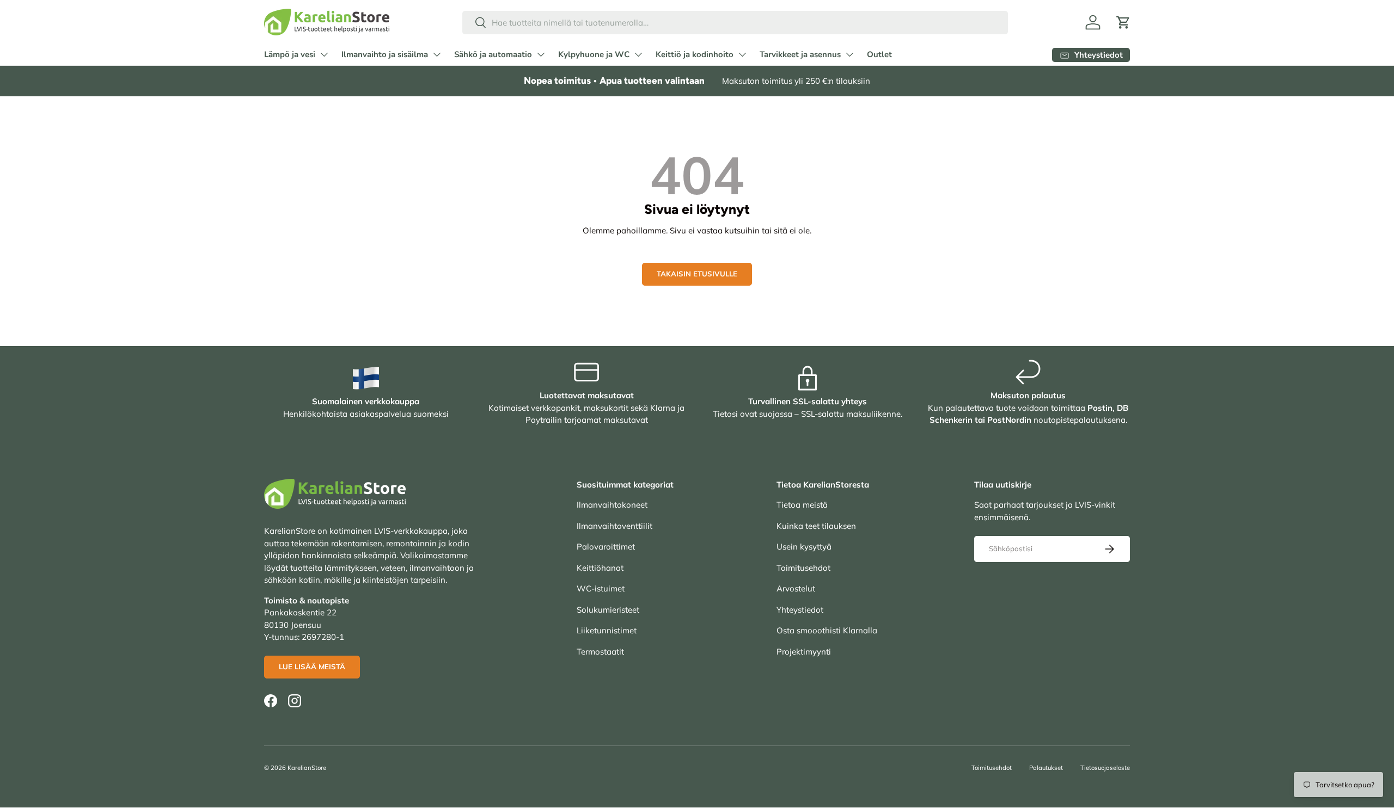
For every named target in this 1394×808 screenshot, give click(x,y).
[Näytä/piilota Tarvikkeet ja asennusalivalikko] (849, 54)
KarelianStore (307, 768)
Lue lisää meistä (312, 666)
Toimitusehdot (803, 568)
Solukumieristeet (608, 610)
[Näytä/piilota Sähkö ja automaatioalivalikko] (540, 54)
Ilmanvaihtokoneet (612, 504)
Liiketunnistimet (607, 630)
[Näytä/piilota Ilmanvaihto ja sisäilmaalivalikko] (436, 54)
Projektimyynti (804, 651)
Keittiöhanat (600, 568)
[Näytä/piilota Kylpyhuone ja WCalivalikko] (638, 54)
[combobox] (735, 22)
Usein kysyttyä (804, 546)
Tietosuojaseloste (1105, 768)
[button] (1123, 22)
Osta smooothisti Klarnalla (827, 630)
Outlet (879, 54)
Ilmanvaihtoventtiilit (614, 526)
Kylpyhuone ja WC (593, 54)
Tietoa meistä (802, 504)
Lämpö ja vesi (289, 54)
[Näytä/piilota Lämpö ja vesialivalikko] (324, 54)
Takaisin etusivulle (697, 273)
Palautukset (1046, 768)
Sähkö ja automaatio (493, 54)
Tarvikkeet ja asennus (800, 54)
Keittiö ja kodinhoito (694, 54)
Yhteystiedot (800, 610)
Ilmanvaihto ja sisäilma (384, 54)
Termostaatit (600, 651)
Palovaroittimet (606, 546)
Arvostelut (796, 588)
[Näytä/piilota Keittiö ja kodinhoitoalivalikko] (742, 54)
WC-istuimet (601, 588)
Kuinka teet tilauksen (816, 526)
